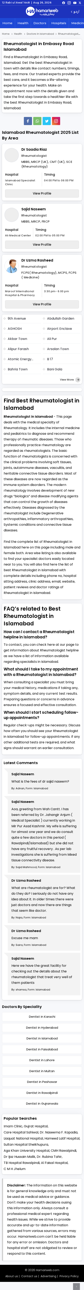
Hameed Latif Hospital (62, 1138)
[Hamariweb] (42, 12)
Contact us (29, 1276)
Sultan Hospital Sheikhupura (26, 1144)
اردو (76, 12)
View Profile (42, 193)
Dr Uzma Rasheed (37, 260)
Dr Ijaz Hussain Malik (19, 1156)
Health (23, 23)
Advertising (48, 1276)
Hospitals (58, 23)
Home (7, 23)
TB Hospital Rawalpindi (22, 1162)
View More (67, 380)
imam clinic (13, 1126)
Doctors (39, 23)
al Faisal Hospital (54, 1162)
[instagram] (56, 121)
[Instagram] (69, 2)
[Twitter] (47, 121)
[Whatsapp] (37, 121)
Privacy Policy (69, 1276)
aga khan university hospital (26, 1150)
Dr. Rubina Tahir (49, 1156)
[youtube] (75, 2)
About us (11, 1276)
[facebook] (64, 2)
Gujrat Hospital (36, 1126)
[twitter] (80, 2)
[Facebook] (28, 121)
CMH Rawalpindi (63, 1150)
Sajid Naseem (33, 209)
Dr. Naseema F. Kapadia (58, 1132)
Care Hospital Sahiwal (21, 1132)
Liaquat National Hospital (23, 1138)
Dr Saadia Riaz (34, 149)
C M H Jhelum (14, 1169)
